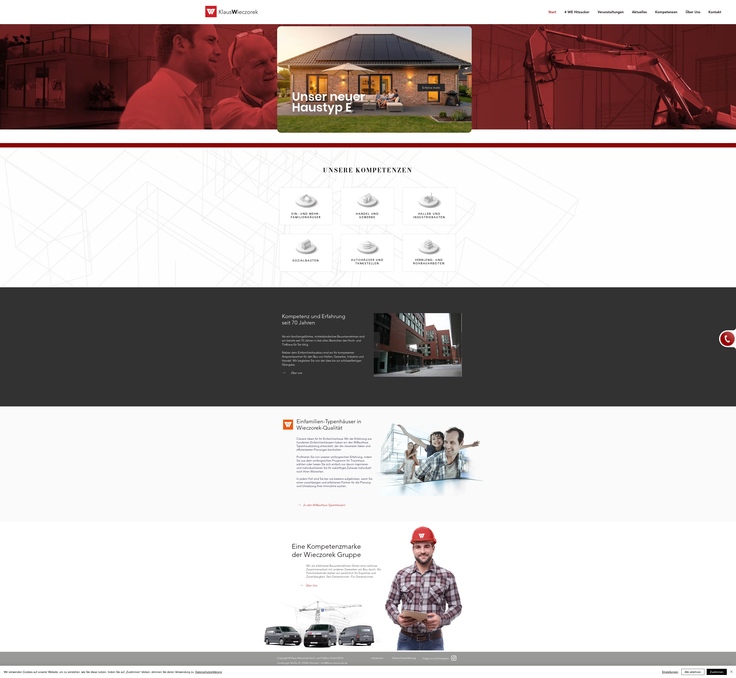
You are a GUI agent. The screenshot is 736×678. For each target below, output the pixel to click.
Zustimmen (717, 672)
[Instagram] (453, 657)
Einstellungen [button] (670, 672)
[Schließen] (731, 672)
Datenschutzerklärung (208, 672)
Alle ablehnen (693, 672)
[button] (726, 339)
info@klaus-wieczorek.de (334, 663)
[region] (366, 77)
